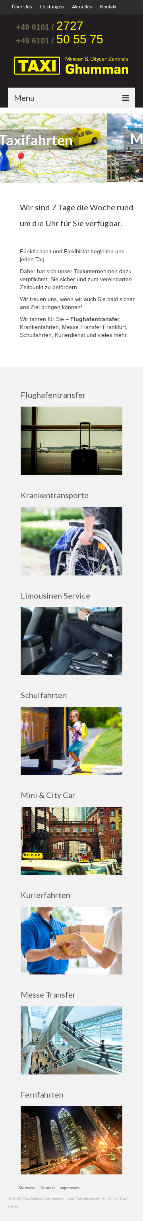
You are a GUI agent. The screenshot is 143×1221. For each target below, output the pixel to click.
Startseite (27, 1186)
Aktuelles (82, 7)
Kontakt (108, 7)
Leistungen (52, 7)
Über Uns (22, 7)
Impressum (69, 1186)
